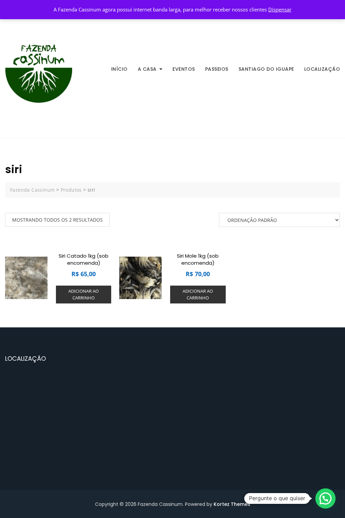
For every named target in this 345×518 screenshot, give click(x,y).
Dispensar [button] (279, 9)
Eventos (183, 69)
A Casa (147, 69)
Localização (322, 69)
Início (119, 69)
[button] (325, 498)
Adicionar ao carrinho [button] (83, 294)
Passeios (216, 69)
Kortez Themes (232, 504)
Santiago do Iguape (266, 69)
